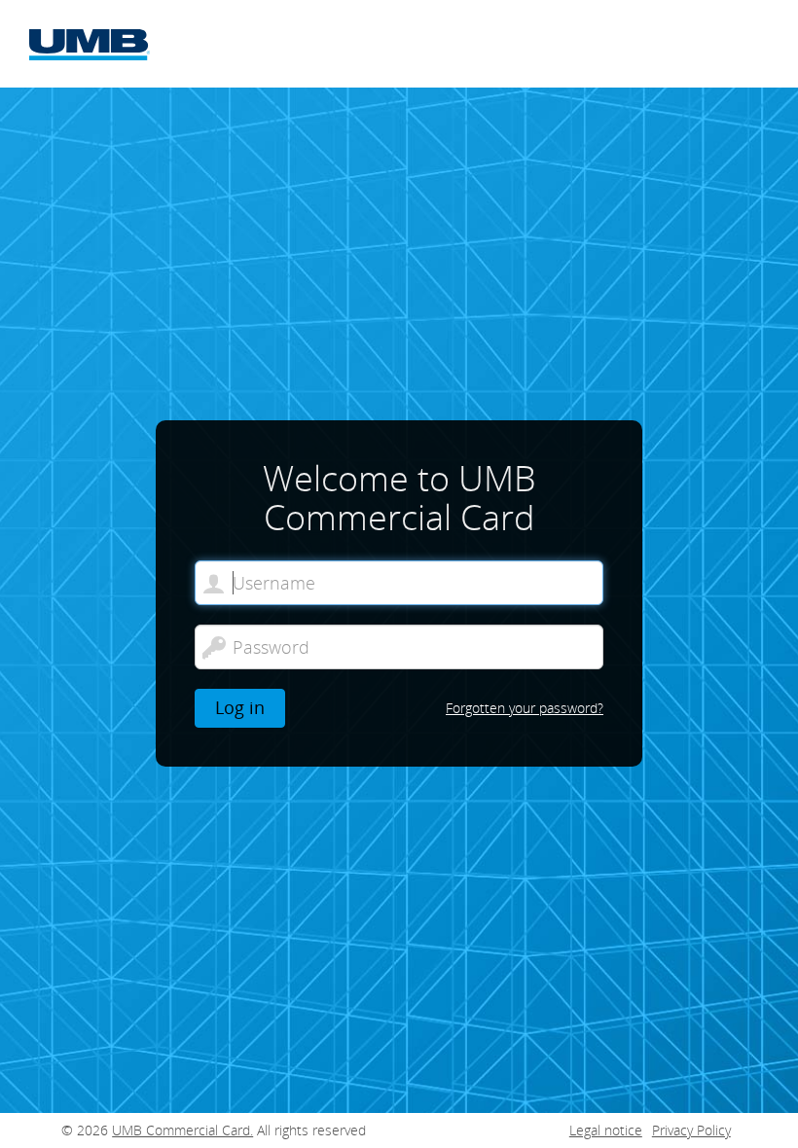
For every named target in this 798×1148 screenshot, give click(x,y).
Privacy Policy (691, 1130)
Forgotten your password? (524, 708)
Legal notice (605, 1130)
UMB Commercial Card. (182, 1130)
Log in (240, 707)
